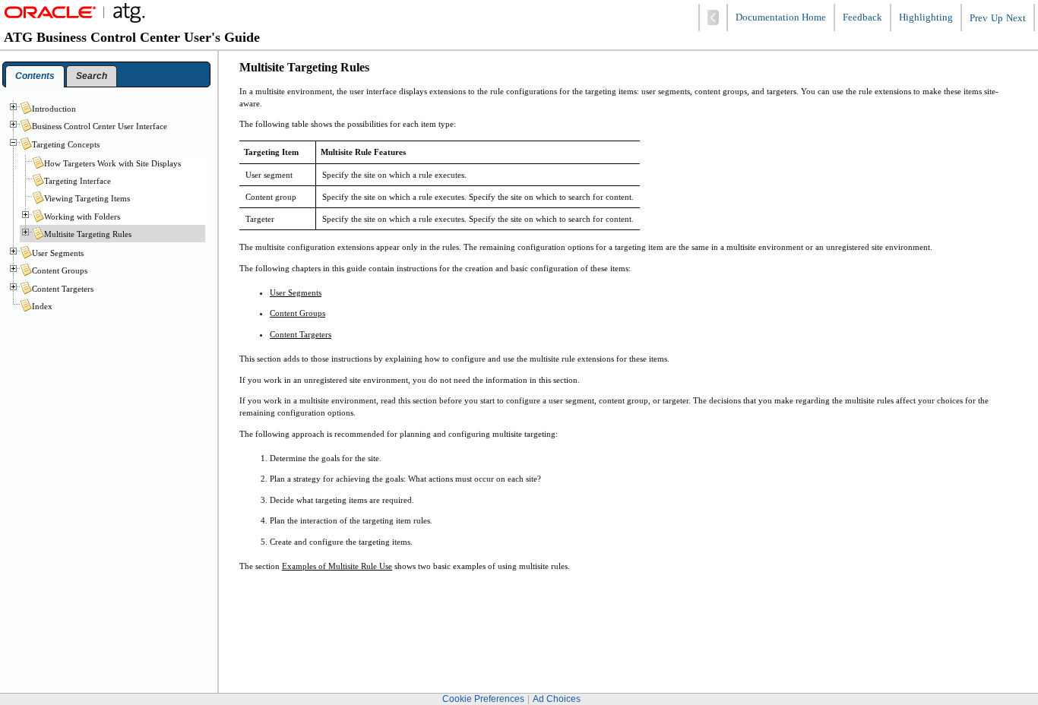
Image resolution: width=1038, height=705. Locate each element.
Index (42, 306)
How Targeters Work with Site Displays (112, 163)
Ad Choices (557, 699)
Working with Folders (82, 216)
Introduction (54, 108)
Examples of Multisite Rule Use (337, 566)
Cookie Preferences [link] (483, 699)
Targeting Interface (77, 180)
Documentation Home (781, 17)
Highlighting (926, 17)
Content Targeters (300, 334)
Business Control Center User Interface (99, 126)
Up (997, 18)
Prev (979, 18)
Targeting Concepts (66, 144)
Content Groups (297, 313)
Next (1016, 18)
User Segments (295, 292)
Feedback (862, 17)
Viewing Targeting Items (87, 198)
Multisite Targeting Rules (87, 234)
